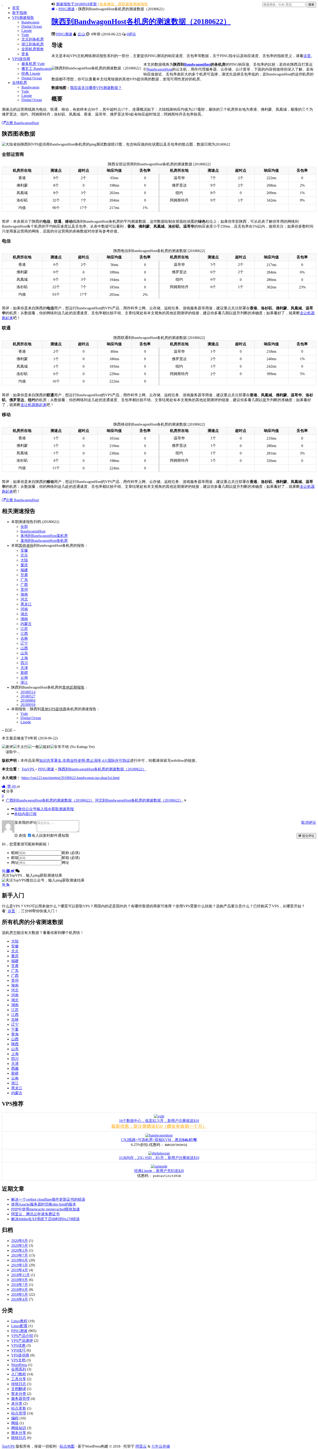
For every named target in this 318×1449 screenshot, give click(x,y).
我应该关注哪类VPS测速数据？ (96, 88)
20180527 (27, 696)
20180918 (27, 705)
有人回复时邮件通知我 (50, 835)
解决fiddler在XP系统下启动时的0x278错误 (45, 1219)
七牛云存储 (160, 1446)
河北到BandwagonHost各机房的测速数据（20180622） (139, 800)
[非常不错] (59, 747)
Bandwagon (30, 22)
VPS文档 (18, 1360)
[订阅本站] (8, 885)
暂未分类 (18, 1394)
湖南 (24, 619)
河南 (24, 609)
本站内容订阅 (25, 814)
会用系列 (18, 1369)
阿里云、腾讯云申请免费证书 (35, 1214)
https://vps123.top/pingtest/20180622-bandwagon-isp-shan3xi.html (70, 778)
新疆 (24, 673)
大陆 (24, 560)
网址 (15, 863)
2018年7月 (19, 1285)
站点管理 (18, 1413)
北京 (24, 555)
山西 (24, 648)
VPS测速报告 (23, 18)
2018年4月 (19, 1299)
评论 (131, 34)
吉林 (24, 638)
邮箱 (15, 858)
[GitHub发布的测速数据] (9, 871)
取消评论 (308, 822)
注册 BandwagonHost (22, 123)
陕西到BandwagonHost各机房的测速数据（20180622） (141, 21)
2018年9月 (19, 1280)
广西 (24, 585)
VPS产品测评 (22, 1341)
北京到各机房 (32, 39)
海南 (24, 594)
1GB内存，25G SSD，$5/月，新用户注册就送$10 (159, 1158)
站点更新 (18, 1408)
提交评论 (307, 835)
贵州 (24, 589)
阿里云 (141, 1446)
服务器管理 (20, 1399)
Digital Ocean (31, 26)
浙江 (24, 682)
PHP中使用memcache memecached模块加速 (45, 1209)
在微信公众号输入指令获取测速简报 (44, 809)
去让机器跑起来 (33, 405)
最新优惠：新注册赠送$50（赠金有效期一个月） (159, 1126)
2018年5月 (19, 1294)
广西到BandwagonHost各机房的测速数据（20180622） (50, 800)
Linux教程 (19, 1321)
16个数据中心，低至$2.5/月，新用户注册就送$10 (159, 1121)
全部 (24, 527)
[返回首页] (53, 9)
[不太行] (20, 747)
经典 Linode (30, 73)
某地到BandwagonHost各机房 (44, 541)
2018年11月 (20, 1275)
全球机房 (19, 83)
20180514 (27, 692)
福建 (24, 570)
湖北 (24, 614)
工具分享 (18, 1379)
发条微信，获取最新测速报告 (123, 4)
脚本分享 (18, 1433)
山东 (24, 653)
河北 (24, 599)
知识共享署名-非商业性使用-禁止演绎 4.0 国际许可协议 (84, 760)
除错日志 (18, 1438)
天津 (24, 668)
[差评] (7, 747)
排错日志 (18, 1384)
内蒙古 (26, 624)
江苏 (24, 629)
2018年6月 (19, 1290)
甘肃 (24, 575)
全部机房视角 (32, 49)
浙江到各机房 (32, 44)
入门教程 (18, 1374)
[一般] (33, 747)
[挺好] (44, 747)
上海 (24, 658)
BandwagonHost (197, 64)
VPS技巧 (18, 1350)
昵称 (15, 853)
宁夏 (15, 1029)
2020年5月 (19, 1245)
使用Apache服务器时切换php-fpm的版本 (43, 1204)
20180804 (27, 700)
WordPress (19, 1365)
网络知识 (18, 1428)
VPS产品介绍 (22, 1336)
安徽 (24, 550)
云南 (24, 678)
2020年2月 (19, 1250)
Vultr (25, 35)
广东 (24, 580)
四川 (24, 663)
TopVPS (8, 1446)
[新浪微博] (13, 871)
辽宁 (24, 643)
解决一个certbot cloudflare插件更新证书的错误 (48, 1199)
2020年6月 (19, 1241)
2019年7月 (19, 1255)
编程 (15, 1418)
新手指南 (19, 13)
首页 (16, 8)
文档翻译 (18, 1389)
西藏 (15, 1068)
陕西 (15, 1044)
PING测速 (66, 9)
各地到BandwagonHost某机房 (44, 536)
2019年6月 (19, 1260)
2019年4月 (19, 1270)
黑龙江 (26, 604)
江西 (24, 634)
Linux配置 (19, 1326)
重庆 (24, 565)
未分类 (16, 1403)
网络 (15, 1423)
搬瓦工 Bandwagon (36, 69)
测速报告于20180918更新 (76, 4)
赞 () (11, 786)
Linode (26, 31)
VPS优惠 (18, 1345)
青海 (15, 1034)
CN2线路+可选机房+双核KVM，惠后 (159, 1140)
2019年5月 (19, 1265)
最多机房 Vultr (33, 64)
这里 (307, 56)
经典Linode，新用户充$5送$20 (159, 1171)
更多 (25, 54)
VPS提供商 (21, 59)
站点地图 (67, 1446)
